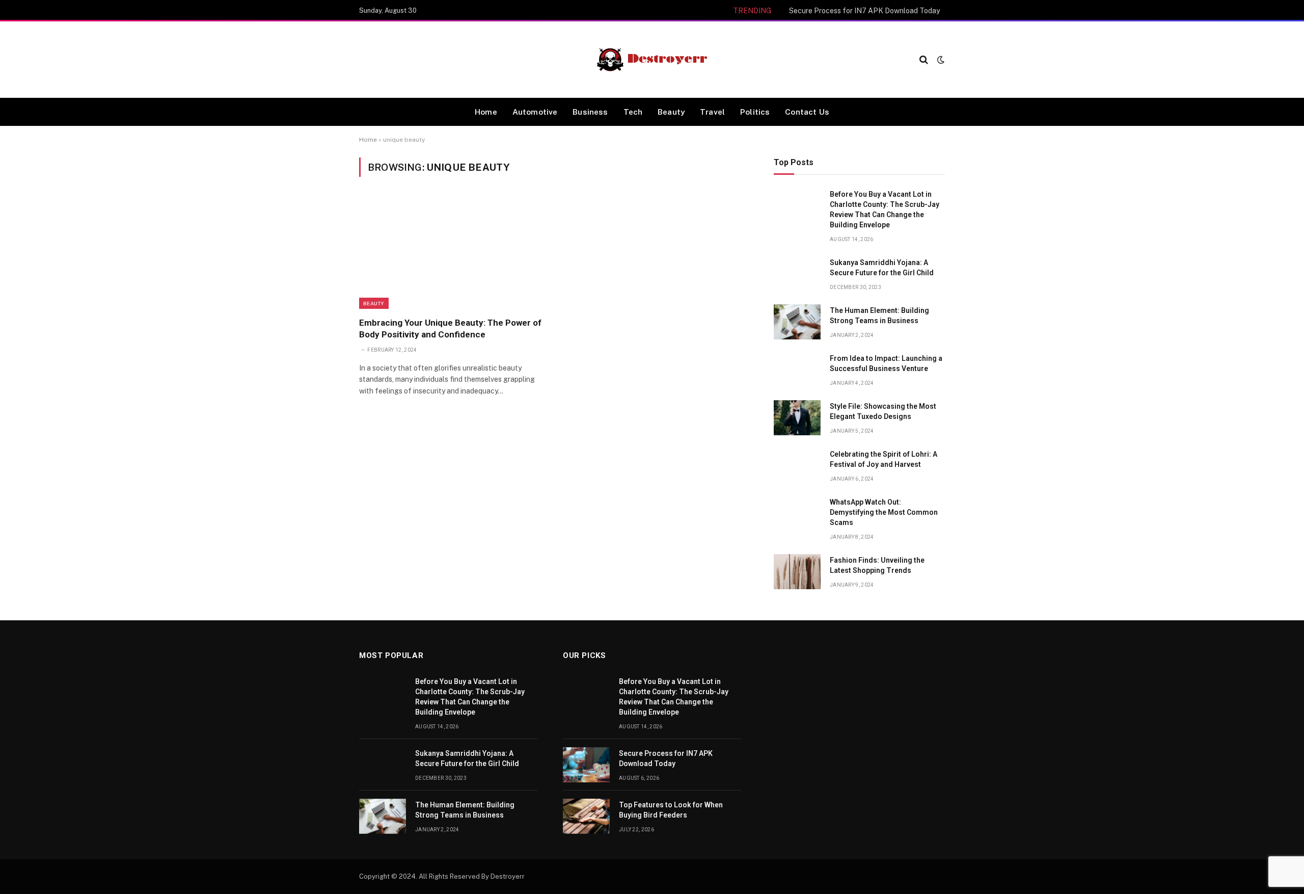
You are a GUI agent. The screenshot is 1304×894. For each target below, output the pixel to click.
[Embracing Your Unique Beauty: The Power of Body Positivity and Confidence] (452, 252)
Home (486, 111)
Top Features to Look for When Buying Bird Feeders (671, 810)
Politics (755, 111)
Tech (633, 111)
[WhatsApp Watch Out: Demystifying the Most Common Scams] (797, 513)
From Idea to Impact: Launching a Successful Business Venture (886, 363)
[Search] (923, 59)
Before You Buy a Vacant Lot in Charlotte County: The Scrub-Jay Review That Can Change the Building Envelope (884, 209)
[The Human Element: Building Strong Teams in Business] (797, 321)
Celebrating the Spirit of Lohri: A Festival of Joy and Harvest (883, 459)
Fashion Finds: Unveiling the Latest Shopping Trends (877, 565)
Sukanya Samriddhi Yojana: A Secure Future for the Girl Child (882, 267)
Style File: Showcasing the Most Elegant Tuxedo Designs (883, 411)
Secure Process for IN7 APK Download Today (864, 11)
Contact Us (807, 111)
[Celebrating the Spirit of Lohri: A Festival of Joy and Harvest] (797, 465)
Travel (712, 111)
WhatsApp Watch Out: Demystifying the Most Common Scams (884, 512)
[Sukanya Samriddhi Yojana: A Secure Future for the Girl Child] (797, 274)
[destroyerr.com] (652, 59)
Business (590, 111)
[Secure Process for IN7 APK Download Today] (586, 764)
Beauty (671, 111)
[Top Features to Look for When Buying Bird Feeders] (586, 816)
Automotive (535, 111)
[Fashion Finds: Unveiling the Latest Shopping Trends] (797, 571)
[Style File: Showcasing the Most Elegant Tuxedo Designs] (797, 417)
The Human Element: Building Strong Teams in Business (879, 315)
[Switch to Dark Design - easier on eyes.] (940, 60)
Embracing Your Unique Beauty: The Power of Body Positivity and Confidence (450, 328)
